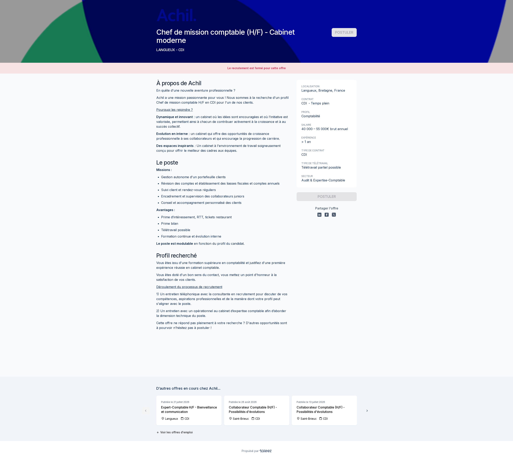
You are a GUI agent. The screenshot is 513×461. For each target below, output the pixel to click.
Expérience (308, 137)
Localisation (310, 86)
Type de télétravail (314, 163)
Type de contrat (312, 150)
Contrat (307, 99)
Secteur (307, 176)
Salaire (306, 124)
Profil (305, 111)
